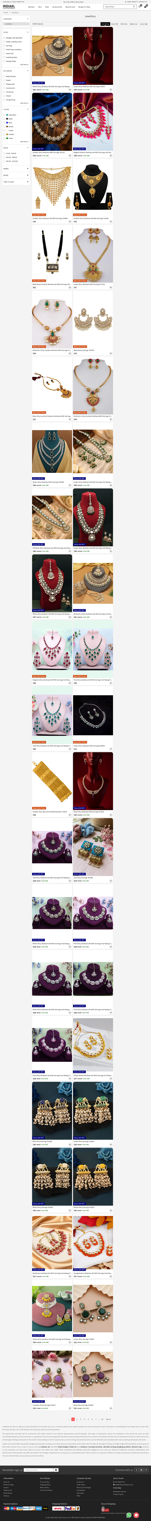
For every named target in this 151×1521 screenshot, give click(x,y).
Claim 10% (116, 769)
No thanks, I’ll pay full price (82, 780)
